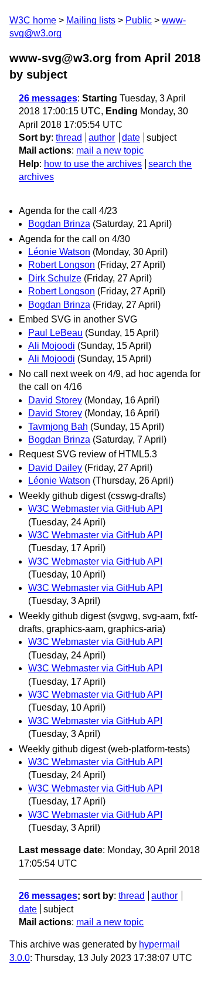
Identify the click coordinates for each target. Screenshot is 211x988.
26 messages (48, 98)
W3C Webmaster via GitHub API (95, 509)
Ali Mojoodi (51, 346)
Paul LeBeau (55, 333)
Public (138, 20)
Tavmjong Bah (58, 427)
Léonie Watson (59, 252)
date (131, 137)
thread (69, 137)
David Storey (55, 400)
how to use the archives (93, 164)
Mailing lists (90, 20)
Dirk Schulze (54, 278)
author (102, 137)
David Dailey (55, 468)
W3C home (32, 20)
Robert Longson (61, 265)
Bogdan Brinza (59, 224)
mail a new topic (110, 150)
